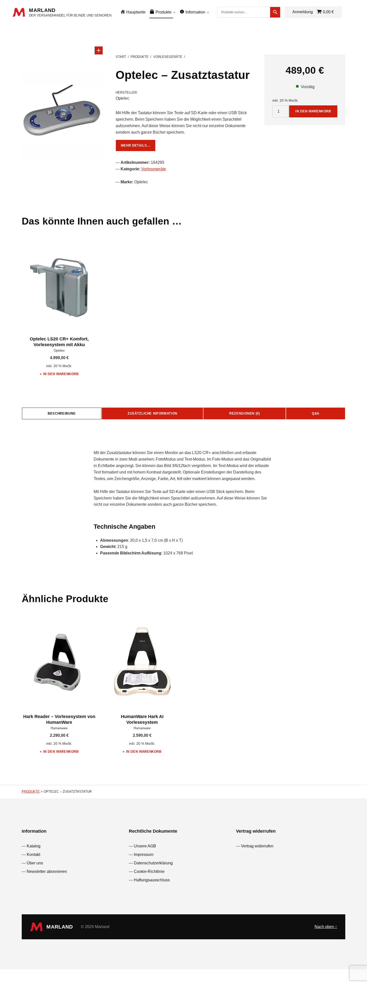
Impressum (143, 854)
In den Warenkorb (313, 111)
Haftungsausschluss (152, 880)
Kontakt (33, 854)
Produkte (140, 57)
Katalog (33, 846)
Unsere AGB (145, 846)
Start (121, 57)
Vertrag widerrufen (257, 846)
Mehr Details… (135, 145)
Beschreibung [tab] (62, 413)
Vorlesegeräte (167, 57)
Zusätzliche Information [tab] (152, 413)
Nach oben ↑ (326, 927)
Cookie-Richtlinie (149, 871)
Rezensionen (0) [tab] (244, 413)
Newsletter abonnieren (47, 871)
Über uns (35, 863)
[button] (99, 50)
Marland (42, 10)
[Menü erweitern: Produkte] (174, 12)
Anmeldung (302, 12)
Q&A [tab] (315, 413)
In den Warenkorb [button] (61, 374)
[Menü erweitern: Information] (208, 12)
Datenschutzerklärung (153, 863)
